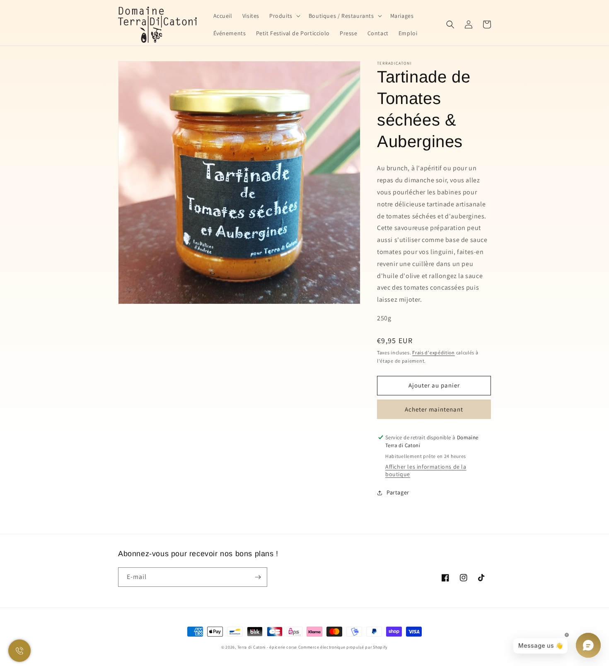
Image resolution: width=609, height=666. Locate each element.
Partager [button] (398, 492)
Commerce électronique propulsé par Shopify (343, 647)
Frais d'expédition (433, 352)
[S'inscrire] (258, 577)
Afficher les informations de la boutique (425, 470)
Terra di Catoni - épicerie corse (267, 647)
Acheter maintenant (434, 409)
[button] (284, 15)
